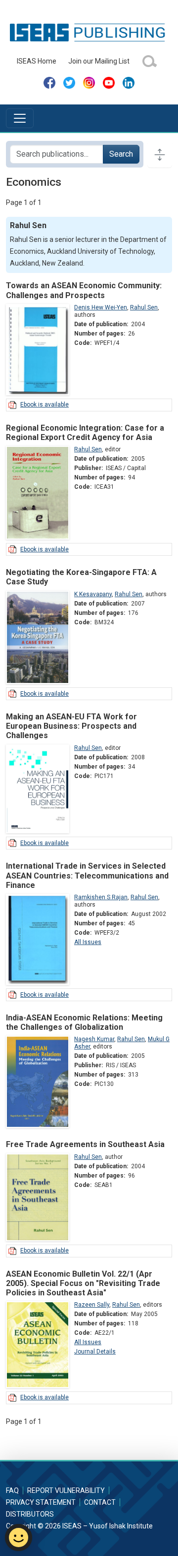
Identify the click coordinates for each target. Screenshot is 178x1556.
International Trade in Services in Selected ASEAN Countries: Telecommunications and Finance (87, 875)
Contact (100, 1502)
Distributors (30, 1514)
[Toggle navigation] (20, 118)
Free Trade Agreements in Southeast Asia (85, 1144)
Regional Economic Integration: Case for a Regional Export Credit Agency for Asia (85, 432)
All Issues (87, 942)
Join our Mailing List (99, 61)
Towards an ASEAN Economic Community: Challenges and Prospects (84, 290)
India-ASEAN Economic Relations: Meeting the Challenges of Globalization (84, 1022)
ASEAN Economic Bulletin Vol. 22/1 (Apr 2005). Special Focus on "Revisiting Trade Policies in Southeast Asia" (83, 1283)
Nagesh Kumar (94, 1039)
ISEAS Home (36, 61)
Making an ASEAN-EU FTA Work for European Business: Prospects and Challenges (71, 726)
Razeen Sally (91, 1304)
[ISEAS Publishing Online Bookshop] (89, 32)
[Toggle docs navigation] (159, 154)
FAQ (12, 1490)
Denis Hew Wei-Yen (100, 307)
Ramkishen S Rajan (101, 897)
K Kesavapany (93, 594)
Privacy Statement (41, 1502)
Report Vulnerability (66, 1490)
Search (121, 154)
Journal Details (95, 1351)
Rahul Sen (144, 307)
